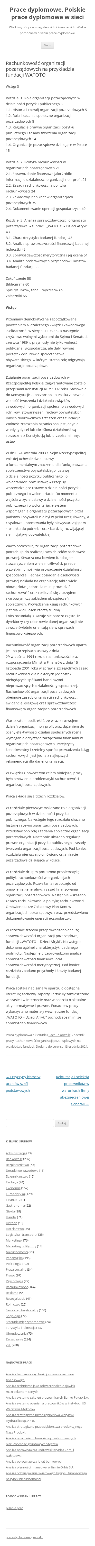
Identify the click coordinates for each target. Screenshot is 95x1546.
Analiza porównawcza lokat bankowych (34, 1461)
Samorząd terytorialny (22, 1310)
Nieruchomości (17, 1252)
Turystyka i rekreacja (21, 1327)
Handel (11, 1217)
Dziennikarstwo (17, 1176)
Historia (11, 1223)
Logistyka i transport (21, 1234)
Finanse (11, 1199)
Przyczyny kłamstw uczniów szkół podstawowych (23, 1084)
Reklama (12, 1293)
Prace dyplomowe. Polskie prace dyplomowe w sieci (48, 13)
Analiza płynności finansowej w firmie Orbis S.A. (40, 1467)
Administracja (16, 1153)
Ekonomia (13, 1188)
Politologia (13, 1263)
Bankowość (14, 1159)
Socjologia (13, 1316)
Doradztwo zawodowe (22, 1170)
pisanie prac (14, 1508)
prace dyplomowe (18, 1537)
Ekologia (12, 1182)
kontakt (38, 1537)
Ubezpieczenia (16, 1333)
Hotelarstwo (15, 1229)
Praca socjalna (16, 1269)
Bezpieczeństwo (17, 1165)
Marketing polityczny (21, 1246)
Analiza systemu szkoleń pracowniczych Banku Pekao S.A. (47, 1397)
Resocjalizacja (15, 1298)
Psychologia (14, 1281)
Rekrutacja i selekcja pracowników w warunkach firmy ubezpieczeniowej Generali (72, 1090)
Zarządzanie (14, 1339)
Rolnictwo (13, 1304)
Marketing (13, 1240)
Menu (47, 45)
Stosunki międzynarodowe (25, 1322)
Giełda (10, 1211)
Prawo (10, 1275)
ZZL (8, 1345)
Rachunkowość (59, 1035)
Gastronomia (15, 1205)
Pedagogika (14, 1258)
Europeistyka (15, 1194)
